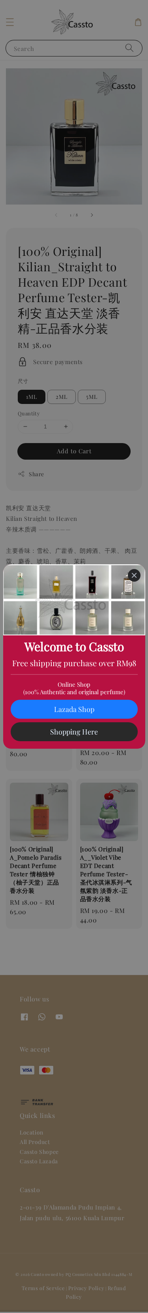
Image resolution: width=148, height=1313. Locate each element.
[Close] (134, 575)
